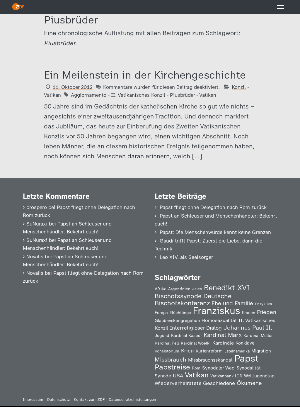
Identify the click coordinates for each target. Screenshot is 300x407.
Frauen (248, 312)
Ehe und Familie (232, 303)
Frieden (266, 312)
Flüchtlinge (180, 312)
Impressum (33, 399)
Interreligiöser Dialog (196, 328)
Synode (163, 376)
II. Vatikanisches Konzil (138, 95)
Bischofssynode (178, 296)
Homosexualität (219, 320)
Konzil (239, 87)
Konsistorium (167, 351)
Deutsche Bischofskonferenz (193, 299)
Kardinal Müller (258, 335)
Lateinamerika (237, 351)
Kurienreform (209, 351)
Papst (246, 358)
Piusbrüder (182, 95)
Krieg (187, 351)
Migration (261, 351)
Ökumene (249, 383)
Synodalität (248, 368)
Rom (196, 368)
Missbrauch (170, 359)
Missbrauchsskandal (210, 360)
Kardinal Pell (167, 343)
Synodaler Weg (218, 368)
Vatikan (52, 95)
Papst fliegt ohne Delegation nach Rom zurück (213, 207)
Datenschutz (58, 399)
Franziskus (216, 310)
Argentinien (179, 288)
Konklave (245, 343)
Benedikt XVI (227, 287)
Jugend (162, 335)
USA (178, 375)
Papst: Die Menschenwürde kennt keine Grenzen (215, 232)
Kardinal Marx (223, 334)
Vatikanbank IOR (226, 376)
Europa (161, 312)
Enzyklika (263, 303)
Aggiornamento (88, 95)
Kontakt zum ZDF (89, 399)
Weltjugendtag (259, 376)
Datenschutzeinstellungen (132, 399)
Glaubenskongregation (177, 320)
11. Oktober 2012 (72, 87)
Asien (197, 289)
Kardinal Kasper (186, 335)
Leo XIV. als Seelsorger (186, 257)
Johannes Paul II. (248, 327)
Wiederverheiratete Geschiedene (195, 383)
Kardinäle (223, 343)
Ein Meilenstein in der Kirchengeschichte (145, 75)
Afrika (160, 288)
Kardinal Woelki (196, 343)
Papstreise (172, 367)
